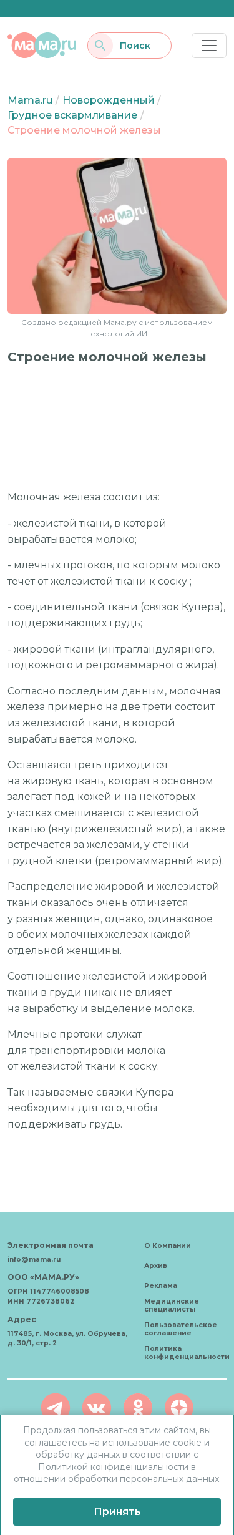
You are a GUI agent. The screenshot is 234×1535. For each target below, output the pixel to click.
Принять (117, 1512)
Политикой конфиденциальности (113, 1467)
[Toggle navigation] (209, 45)
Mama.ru (29, 100)
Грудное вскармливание (72, 115)
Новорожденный (108, 100)
